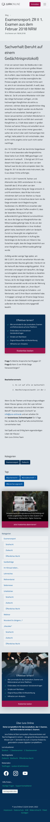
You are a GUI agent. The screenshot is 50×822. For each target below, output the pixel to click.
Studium (5, 750)
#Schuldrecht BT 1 (29, 477)
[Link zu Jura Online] (11, 4)
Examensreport (12, 462)
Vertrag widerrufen (10, 791)
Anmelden (35, 4)
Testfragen (6, 766)
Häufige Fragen (8, 785)
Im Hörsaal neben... (11, 567)
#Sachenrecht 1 (12, 477)
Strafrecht (9, 544)
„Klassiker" (8, 626)
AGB (27, 810)
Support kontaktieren (24, 785)
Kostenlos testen (25, 350)
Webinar (7, 614)
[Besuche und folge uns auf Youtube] (25, 773)
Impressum (8, 810)
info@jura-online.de (13, 414)
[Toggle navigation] (45, 4)
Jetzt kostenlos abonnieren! (25, 524)
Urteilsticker (8, 591)
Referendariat (9, 579)
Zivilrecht (25, 462)
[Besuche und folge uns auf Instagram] (16, 773)
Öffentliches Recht (13, 556)
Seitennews (8, 585)
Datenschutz (19, 810)
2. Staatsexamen (30, 750)
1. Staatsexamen (16, 750)
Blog (7, 15)
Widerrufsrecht (36, 810)
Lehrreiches (8, 573)
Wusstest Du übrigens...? (13, 620)
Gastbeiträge (9, 562)
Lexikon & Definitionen (20, 766)
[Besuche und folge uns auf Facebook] (6, 773)
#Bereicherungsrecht (14, 484)
